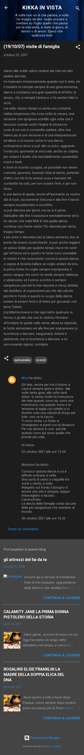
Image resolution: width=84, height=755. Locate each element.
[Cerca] (77, 9)
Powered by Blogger (45, 738)
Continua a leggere (61, 598)
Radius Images (53, 746)
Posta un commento (23, 529)
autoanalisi (22, 360)
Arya (25, 378)
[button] (77, 47)
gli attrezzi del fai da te (25, 559)
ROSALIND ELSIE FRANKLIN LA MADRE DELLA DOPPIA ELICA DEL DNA (34, 674)
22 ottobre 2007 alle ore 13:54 (43, 452)
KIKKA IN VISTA (42, 7)
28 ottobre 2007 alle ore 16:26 (43, 518)
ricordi (40, 360)
